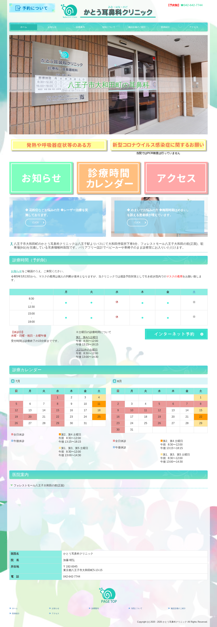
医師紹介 (165, 27)
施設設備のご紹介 (137, 27)
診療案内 (80, 27)
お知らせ (52, 27)
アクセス (193, 27)
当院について (108, 27)
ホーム (23, 27)
